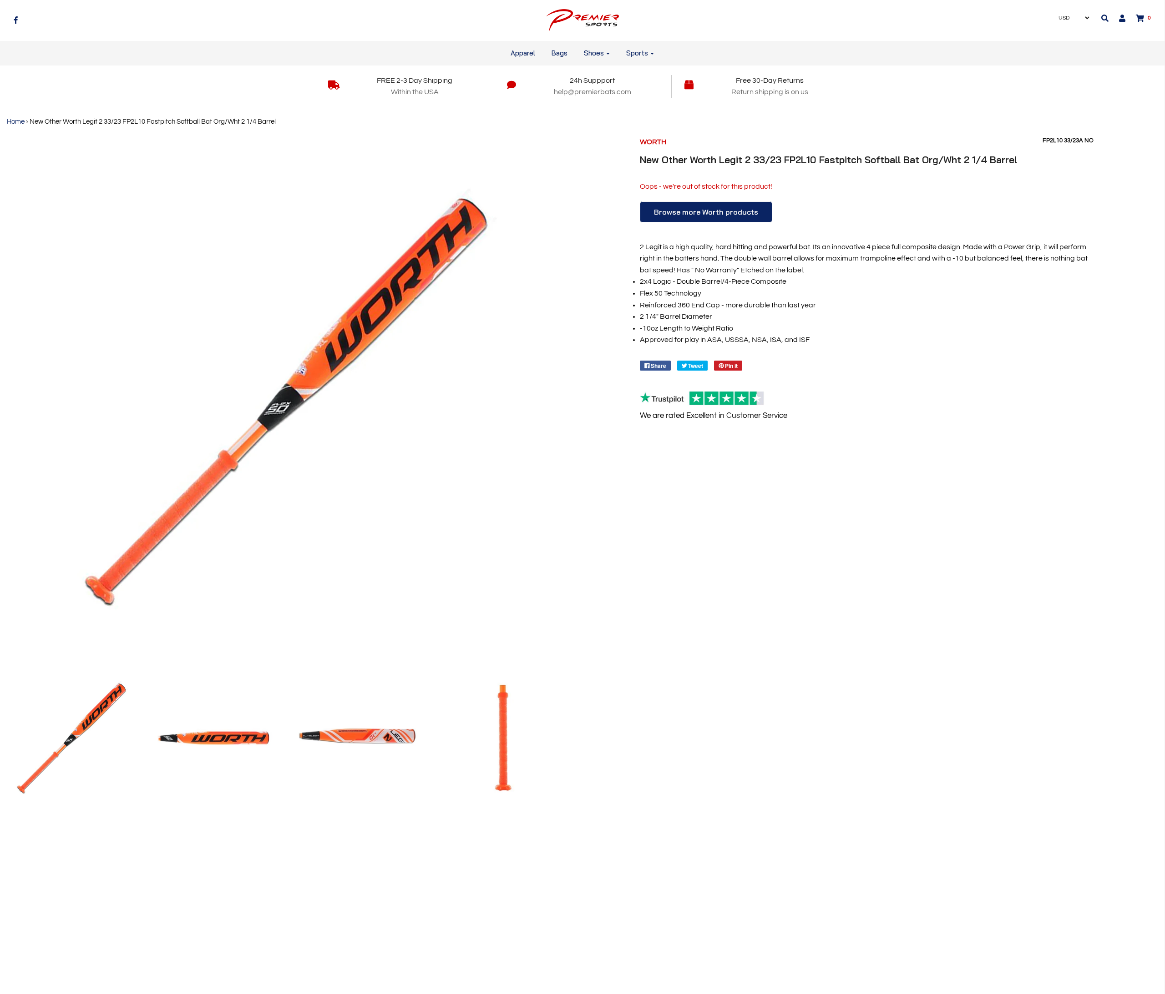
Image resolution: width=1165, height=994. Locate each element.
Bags (559, 53)
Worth (653, 142)
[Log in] (1117, 18)
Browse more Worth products (706, 211)
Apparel (523, 53)
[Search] (1105, 18)
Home (16, 121)
